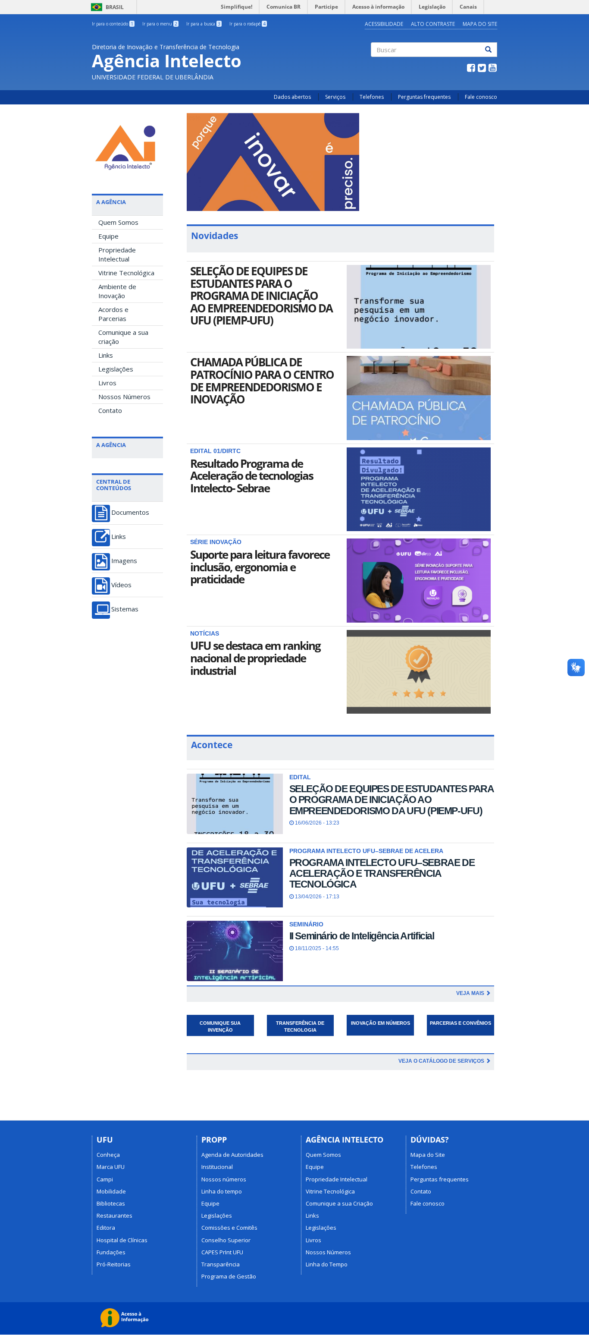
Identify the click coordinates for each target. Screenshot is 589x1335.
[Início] (127, 145)
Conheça (108, 1155)
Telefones (372, 97)
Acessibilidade (384, 24)
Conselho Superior (226, 1240)
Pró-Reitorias (114, 1264)
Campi (105, 1179)
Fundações (111, 1252)
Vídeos (121, 585)
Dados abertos (292, 97)
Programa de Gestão (228, 1276)
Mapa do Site (480, 24)
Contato (110, 410)
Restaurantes (114, 1215)
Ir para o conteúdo (112, 24)
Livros (107, 382)
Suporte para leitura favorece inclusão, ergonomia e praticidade (259, 567)
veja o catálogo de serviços (442, 1061)
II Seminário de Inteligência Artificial (361, 935)
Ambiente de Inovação (117, 291)
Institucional (217, 1167)
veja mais (471, 993)
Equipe (108, 236)
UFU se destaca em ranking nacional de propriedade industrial (255, 658)
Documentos (130, 512)
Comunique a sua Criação (339, 1203)
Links (105, 355)
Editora (106, 1227)
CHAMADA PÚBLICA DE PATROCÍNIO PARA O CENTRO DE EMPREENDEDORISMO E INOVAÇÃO (262, 380)
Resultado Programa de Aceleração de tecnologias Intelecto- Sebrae (251, 476)
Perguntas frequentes (424, 97)
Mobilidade (111, 1191)
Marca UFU (111, 1167)
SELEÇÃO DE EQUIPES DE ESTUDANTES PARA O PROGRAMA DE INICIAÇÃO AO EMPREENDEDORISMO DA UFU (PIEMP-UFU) (261, 295)
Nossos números (223, 1179)
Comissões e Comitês (229, 1227)
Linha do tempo (221, 1191)
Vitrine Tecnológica (126, 272)
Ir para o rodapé (247, 24)
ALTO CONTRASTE (433, 24)
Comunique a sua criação (123, 337)
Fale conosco (481, 97)
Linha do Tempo (327, 1264)
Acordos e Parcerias (113, 314)
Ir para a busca (203, 24)
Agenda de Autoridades (232, 1155)
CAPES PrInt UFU (222, 1252)
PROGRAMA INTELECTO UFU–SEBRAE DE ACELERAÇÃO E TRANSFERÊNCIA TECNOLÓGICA (382, 873)
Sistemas (124, 609)
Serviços (335, 97)
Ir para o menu (159, 24)
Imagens (124, 560)
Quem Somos (118, 222)
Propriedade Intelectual (117, 254)
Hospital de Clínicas (122, 1240)
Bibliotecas (111, 1203)
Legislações (115, 369)
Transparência (220, 1264)
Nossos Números (124, 396)
